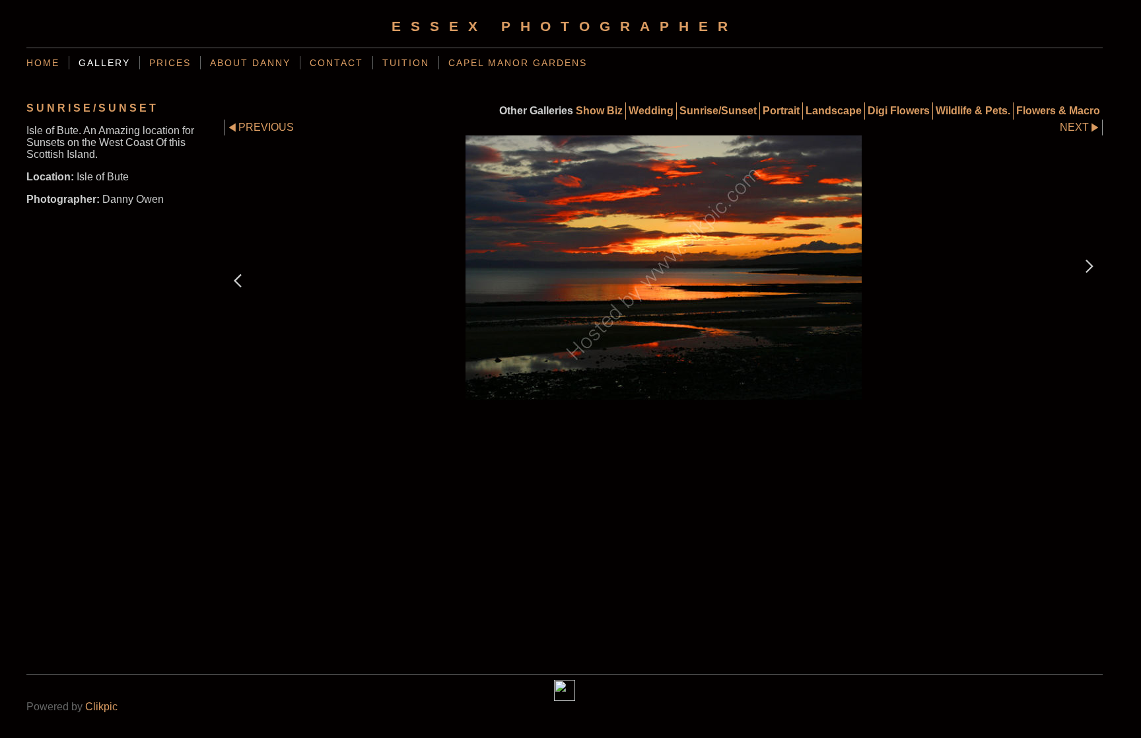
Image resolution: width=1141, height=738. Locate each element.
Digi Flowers (899, 110)
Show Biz (599, 110)
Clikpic (101, 706)
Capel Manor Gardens (517, 62)
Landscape (834, 110)
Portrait (781, 110)
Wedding (651, 110)
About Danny (250, 62)
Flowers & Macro (1058, 110)
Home (42, 62)
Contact (336, 62)
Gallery (104, 62)
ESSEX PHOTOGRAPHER (565, 26)
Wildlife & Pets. (973, 110)
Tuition (405, 62)
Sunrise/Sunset (718, 110)
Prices (170, 62)
